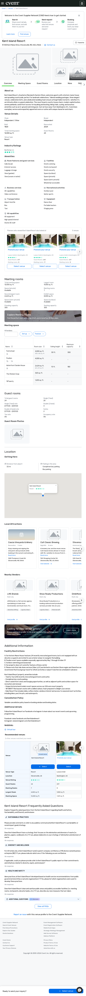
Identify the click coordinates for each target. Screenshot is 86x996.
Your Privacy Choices (9, 948)
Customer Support (9, 945)
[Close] (79, 15)
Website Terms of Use (51, 945)
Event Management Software (53, 922)
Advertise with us (49, 948)
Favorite (81, 42)
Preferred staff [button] (56, 609)
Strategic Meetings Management (54, 930)
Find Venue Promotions (10, 928)
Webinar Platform (49, 936)
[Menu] (2, 3)
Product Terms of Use (51, 943)
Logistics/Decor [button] (25, 609)
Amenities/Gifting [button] (13, 609)
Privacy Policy (48, 940)
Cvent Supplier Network (10, 922)
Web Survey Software (51, 933)
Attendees (8, 331)
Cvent (4, 8)
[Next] (84, 84)
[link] (19, 585)
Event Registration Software (53, 925)
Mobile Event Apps (49, 928)
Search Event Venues (9, 925)
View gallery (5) (77, 76)
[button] (25, 64)
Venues (10, 8)
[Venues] (82, 3)
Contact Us (6, 943)
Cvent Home (7, 940)
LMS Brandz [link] (13, 594)
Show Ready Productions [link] (51, 594)
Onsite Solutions (8, 933)
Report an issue (20, 914)
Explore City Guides (9, 930)
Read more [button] (12, 555)
